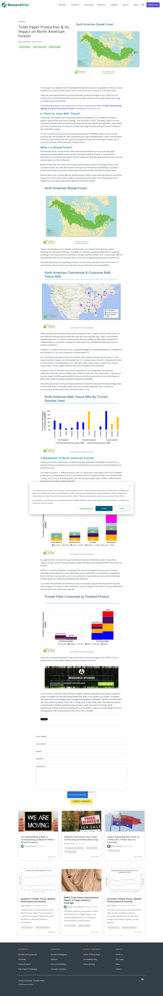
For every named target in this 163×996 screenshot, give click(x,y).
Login (135, 5)
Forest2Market (30, 846)
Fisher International (76, 907)
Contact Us (153, 5)
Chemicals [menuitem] (22, 959)
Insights (114, 5)
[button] (142, 979)
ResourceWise (69, 843)
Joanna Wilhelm (24, 42)
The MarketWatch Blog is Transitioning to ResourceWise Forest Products (37, 839)
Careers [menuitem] (119, 969)
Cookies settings (86, 508)
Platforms (101, 5)
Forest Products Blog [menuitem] (91, 954)
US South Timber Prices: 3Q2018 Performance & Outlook (124, 900)
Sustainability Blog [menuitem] (90, 959)
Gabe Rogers (26, 905)
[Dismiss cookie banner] (129, 486)
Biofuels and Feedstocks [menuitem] (27, 954)
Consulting (88, 5)
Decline (122, 508)
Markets (62, 5)
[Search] (142, 4)
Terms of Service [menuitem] (25, 980)
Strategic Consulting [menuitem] (58, 969)
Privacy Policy (119, 496)
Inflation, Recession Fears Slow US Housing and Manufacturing (81, 838)
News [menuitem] (118, 964)
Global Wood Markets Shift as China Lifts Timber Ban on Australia (123, 839)
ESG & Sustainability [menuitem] (58, 964)
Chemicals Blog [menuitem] (89, 964)
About (125, 5)
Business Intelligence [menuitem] (59, 954)
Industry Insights (54, 47)
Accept (104, 508)
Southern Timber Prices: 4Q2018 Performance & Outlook (38, 900)
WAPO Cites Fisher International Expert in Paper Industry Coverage (81, 900)
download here (93, 108)
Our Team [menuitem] (119, 959)
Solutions (75, 5)
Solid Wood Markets (42, 927)
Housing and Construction (74, 848)
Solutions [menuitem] (54, 959)
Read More (52, 857)
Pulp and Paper (24, 47)
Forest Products (70, 852)
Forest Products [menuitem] (24, 964)
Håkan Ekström (116, 846)
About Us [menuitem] (119, 954)
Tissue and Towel (39, 47)
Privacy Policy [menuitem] (38, 980)
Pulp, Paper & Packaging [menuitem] (27, 969)
